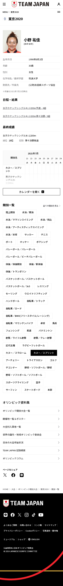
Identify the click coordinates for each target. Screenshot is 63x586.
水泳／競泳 (28, 212)
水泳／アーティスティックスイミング (25, 227)
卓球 (42, 323)
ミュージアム (9, 539)
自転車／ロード (14, 308)
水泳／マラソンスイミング (19, 219)
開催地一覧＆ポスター (14, 418)
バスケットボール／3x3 (18, 286)
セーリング (11, 293)
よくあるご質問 (10, 525)
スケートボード (32, 389)
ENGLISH (35, 539)
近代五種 (10, 345)
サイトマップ (50, 525)
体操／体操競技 (14, 264)
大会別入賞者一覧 (12, 426)
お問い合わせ (25, 525)
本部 (50, 389)
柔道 (29, 330)
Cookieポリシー (33, 530)
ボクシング (42, 242)
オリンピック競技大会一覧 (16, 410)
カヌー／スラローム (16, 352)
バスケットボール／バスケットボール (25, 278)
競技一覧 (55, 489)
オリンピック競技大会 (27, 489)
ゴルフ (53, 360)
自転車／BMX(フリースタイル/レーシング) (28, 315)
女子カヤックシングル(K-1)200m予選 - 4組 (24, 108)
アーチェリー (12, 360)
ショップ (21, 539)
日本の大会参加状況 (13, 442)
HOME (5, 489)
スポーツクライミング (17, 382)
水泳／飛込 (46, 219)
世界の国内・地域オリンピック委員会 (22, 434)
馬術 (54, 323)
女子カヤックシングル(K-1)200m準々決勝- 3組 (26, 116)
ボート (9, 242)
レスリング (43, 286)
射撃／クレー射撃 (43, 338)
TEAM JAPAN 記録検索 (14, 450)
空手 (38, 382)
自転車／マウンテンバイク (19, 323)
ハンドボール (12, 301)
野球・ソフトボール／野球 (38, 367)
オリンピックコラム (13, 458)
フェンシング (12, 330)
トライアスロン (35, 360)
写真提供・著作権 (50, 530)
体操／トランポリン (16, 271)
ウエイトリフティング (35, 293)
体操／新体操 (36, 264)
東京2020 (44, 489)
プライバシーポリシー (13, 530)
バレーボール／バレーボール (20, 249)
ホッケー (24, 242)
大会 (13, 489)
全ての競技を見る (50, 205)
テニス (44, 234)
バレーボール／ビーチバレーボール (24, 256)
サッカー (29, 234)
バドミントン (45, 330)
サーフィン (11, 389)
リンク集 (38, 525)
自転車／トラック (36, 301)
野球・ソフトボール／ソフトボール (24, 374)
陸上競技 (10, 212)
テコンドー (11, 367)
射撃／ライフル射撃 (16, 338)
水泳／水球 (11, 234)
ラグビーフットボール (33, 345)
